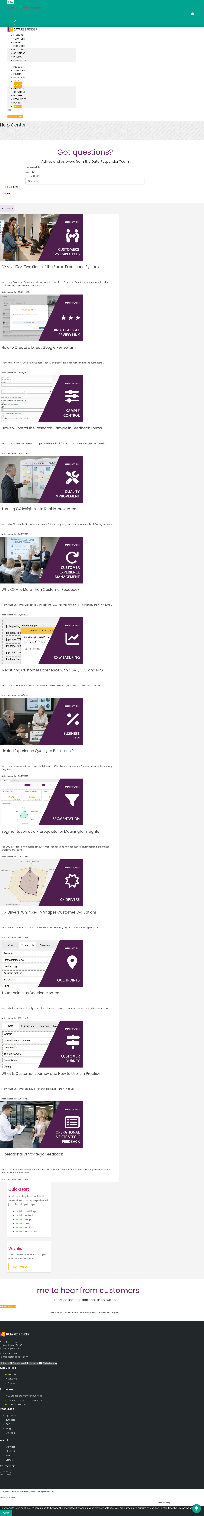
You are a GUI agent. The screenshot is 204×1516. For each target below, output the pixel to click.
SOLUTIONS (19, 38)
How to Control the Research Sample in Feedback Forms (51, 428)
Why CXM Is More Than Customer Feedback (40, 589)
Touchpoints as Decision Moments (31, 992)
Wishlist (16, 1248)
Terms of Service (7, 1497)
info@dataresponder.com (14, 1356)
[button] (7, 208)
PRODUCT (18, 66)
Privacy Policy (164, 1502)
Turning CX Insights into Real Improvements (40, 508)
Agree (6, 1512)
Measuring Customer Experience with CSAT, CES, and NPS (52, 670)
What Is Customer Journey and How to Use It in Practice (51, 1073)
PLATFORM (18, 35)
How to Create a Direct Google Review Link (38, 347)
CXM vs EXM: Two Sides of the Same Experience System (50, 266)
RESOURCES (19, 46)
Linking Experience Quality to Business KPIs (38, 750)
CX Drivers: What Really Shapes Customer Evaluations (49, 912)
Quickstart (18, 1189)
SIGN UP (18, 84)
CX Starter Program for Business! (25, 7)
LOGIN (16, 102)
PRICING (17, 42)
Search (30, 172)
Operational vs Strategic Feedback (32, 1154)
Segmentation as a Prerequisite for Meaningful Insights (50, 831)
